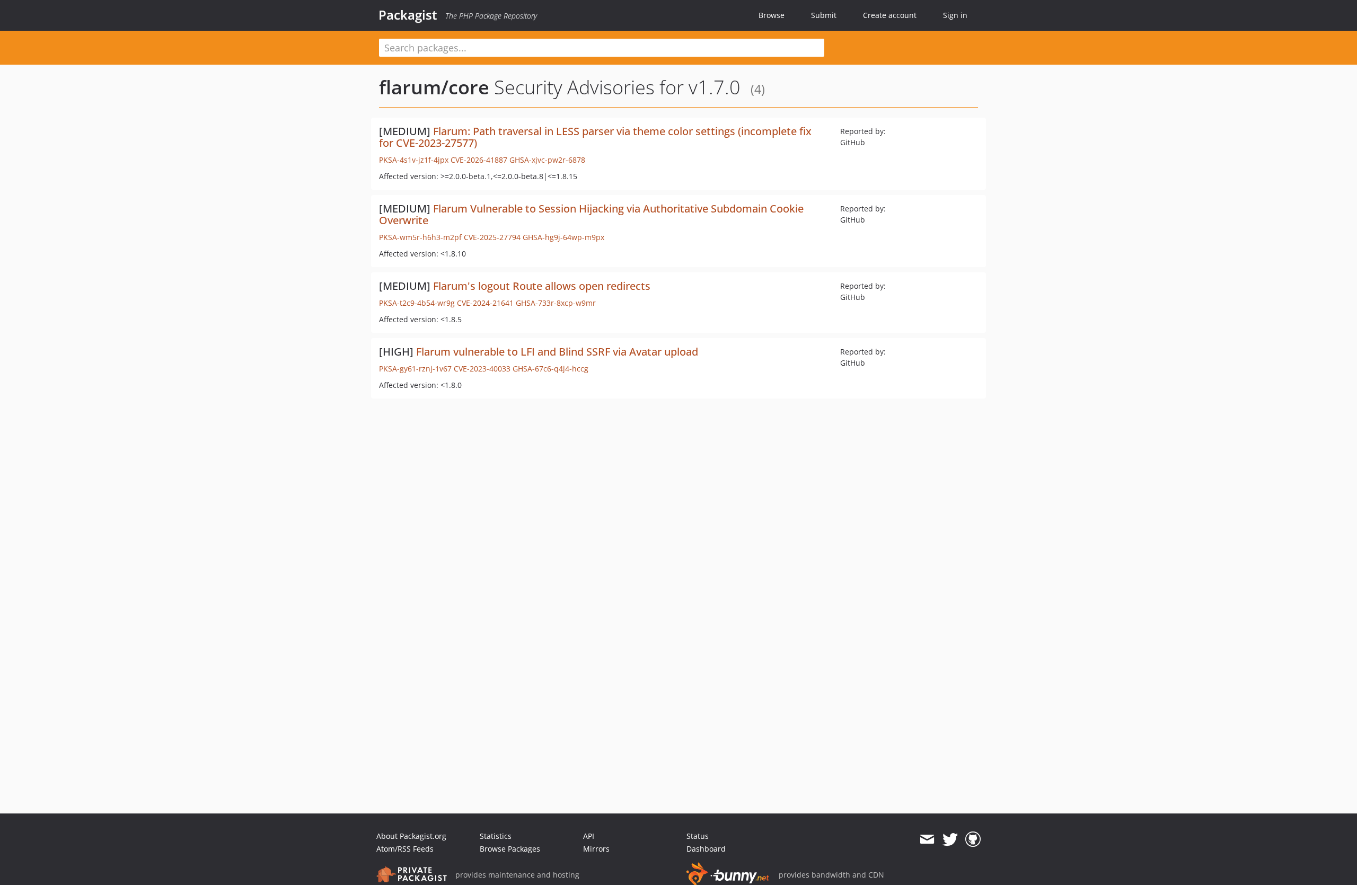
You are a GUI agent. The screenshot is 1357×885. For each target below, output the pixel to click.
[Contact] (927, 839)
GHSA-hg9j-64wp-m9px (563, 237)
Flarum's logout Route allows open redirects (541, 286)
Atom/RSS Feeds (405, 849)
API (588, 836)
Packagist (407, 14)
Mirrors (596, 849)
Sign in (955, 15)
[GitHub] (973, 839)
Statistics (496, 836)
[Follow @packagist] (950, 839)
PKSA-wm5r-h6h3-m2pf (420, 237)
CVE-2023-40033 (482, 369)
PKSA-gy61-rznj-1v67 (415, 369)
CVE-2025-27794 (492, 237)
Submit (823, 15)
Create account (890, 15)
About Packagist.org (411, 836)
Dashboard (706, 849)
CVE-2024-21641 (485, 303)
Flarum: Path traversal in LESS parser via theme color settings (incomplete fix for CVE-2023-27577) (595, 137)
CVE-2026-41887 (479, 160)
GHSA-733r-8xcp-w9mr (556, 303)
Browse (772, 15)
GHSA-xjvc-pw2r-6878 (547, 160)
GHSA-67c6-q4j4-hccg (550, 369)
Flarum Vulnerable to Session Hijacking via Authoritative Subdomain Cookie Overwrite (591, 214)
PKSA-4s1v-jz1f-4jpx (413, 160)
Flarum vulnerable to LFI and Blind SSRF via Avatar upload (557, 351)
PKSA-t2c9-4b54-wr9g (417, 303)
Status (697, 836)
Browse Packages (510, 849)
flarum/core (434, 87)
